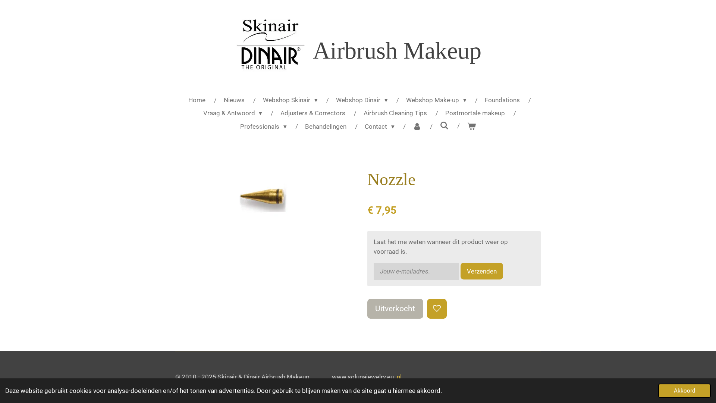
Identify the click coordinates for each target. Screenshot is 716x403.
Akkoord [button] (684, 390)
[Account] (417, 127)
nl (399, 377)
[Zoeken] (444, 125)
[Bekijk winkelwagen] (471, 127)
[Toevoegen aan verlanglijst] (437, 309)
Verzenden (482, 271)
